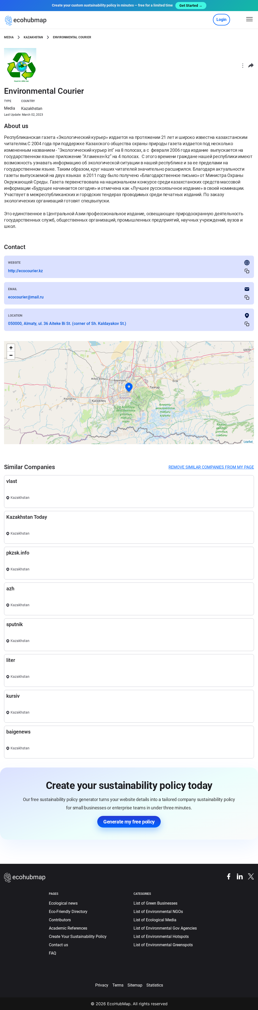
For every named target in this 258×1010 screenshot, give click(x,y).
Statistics (154, 985)
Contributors (60, 919)
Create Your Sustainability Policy (78, 936)
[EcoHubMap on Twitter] (248, 876)
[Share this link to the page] (251, 65)
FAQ (52, 953)
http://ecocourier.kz (25, 270)
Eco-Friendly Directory (68, 911)
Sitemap (134, 985)
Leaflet (248, 442)
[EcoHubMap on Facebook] (226, 876)
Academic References (68, 928)
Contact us (58, 944)
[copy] (247, 271)
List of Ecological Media (155, 919)
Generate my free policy (129, 822)
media (9, 37)
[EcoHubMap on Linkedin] (237, 876)
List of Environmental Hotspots (161, 936)
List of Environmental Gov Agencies (165, 928)
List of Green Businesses (155, 903)
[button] (129, 387)
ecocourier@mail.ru (26, 297)
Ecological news (63, 903)
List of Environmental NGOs (158, 911)
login (221, 19)
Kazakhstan (33, 37)
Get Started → (190, 6)
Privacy (101, 985)
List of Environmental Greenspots (163, 944)
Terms (117, 985)
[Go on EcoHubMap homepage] (27, 20)
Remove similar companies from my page (211, 467)
